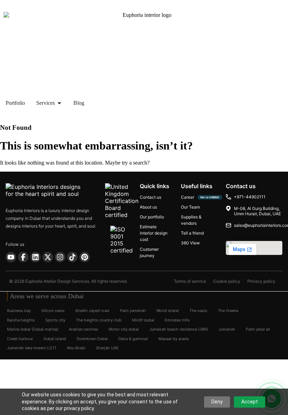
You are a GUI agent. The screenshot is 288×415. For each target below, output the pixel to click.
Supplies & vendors (191, 220)
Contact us (150, 197)
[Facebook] (23, 257)
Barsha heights (21, 319)
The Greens (228, 310)
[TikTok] (72, 257)
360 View (190, 242)
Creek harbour (20, 338)
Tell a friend (192, 233)
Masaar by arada (173, 338)
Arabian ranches (83, 329)
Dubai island (55, 338)
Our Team (190, 207)
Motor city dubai (124, 329)
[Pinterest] (84, 257)
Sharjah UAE (107, 347)
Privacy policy (261, 281)
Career (187, 197)
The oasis (198, 310)
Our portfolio (152, 216)
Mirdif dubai (143, 319)
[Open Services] (59, 103)
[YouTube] (11, 257)
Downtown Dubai (92, 338)
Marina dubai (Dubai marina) (32, 329)
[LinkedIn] (35, 257)
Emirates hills (177, 319)
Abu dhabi (76, 347)
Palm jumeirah (133, 310)
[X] (47, 257)
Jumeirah (226, 329)
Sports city (55, 319)
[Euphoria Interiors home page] (53, 190)
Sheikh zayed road (92, 310)
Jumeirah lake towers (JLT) (31, 347)
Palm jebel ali (258, 329)
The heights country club (99, 319)
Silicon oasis (53, 310)
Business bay (19, 310)
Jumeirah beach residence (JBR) (178, 329)
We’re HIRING (209, 197)
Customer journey (149, 252)
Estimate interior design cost (154, 233)
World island (167, 310)
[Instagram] (60, 257)
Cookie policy (226, 281)
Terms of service (190, 281)
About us (148, 207)
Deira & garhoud (133, 338)
